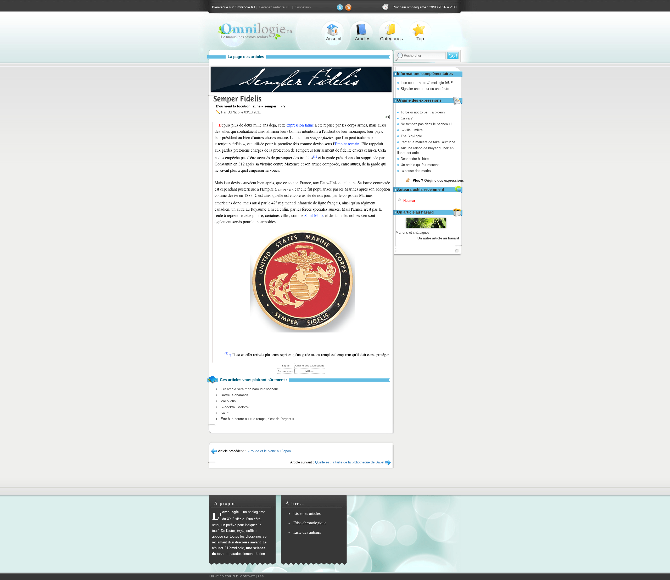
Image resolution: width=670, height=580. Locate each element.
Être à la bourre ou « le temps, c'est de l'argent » (257, 419)
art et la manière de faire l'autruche (428, 142)
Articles (362, 30)
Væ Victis (228, 401)
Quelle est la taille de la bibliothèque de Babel (349, 462)
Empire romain (347, 143)
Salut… (226, 413)
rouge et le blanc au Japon (269, 451)
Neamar (409, 201)
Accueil (334, 30)
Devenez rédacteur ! (274, 7)
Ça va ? (406, 118)
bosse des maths (416, 171)
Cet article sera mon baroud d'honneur (249, 389)
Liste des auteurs (307, 532)
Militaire (309, 371)
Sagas (285, 365)
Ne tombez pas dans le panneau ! (426, 124)
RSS (261, 576)
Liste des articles (307, 513)
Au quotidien (285, 371)
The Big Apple (411, 136)
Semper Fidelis (237, 98)
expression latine (300, 125)
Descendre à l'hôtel (415, 159)
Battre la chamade (234, 395)
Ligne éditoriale (223, 576)
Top (420, 30)
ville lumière (412, 130)
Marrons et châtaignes (412, 232)
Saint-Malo (313, 215)
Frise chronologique (309, 522)
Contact (247, 576)
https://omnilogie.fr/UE (436, 83)
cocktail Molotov (235, 407)
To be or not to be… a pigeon (423, 112)
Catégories (391, 30)
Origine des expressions (444, 180)
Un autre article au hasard (438, 238)
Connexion (303, 7)
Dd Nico (233, 112)
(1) (315, 156)
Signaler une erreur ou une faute (425, 89)
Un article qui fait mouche (420, 165)
